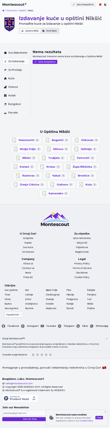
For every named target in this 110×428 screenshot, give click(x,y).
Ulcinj (7, 299)
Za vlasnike (82, 233)
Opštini (22, 10)
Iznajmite (28, 238)
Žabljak (91, 290)
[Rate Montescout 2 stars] (37, 354)
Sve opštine (11, 290)
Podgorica (72, 299)
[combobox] (14, 315)
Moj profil (82, 242)
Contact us (28, 268)
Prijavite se (82, 247)
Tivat (7, 294)
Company (28, 259)
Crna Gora (11, 10)
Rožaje (70, 303)
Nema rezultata (47, 52)
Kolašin (50, 303)
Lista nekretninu (82, 238)
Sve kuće (28, 247)
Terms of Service (82, 268)
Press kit (28, 277)
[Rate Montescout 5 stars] (50, 354)
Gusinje (50, 299)
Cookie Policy (86, 420)
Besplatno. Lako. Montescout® (23, 379)
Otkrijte (10, 285)
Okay (99, 417)
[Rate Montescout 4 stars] (46, 354)
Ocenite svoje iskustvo (14, 354)
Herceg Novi (11, 308)
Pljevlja (70, 294)
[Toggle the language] (100, 4)
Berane (29, 308)
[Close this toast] (105, 412)
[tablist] (39, 31)
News (28, 272)
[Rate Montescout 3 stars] (41, 354)
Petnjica (91, 294)
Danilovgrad (52, 294)
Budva (8, 303)
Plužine (91, 308)
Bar (27, 290)
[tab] (30, 31)
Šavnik (70, 308)
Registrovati (82, 251)
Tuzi (89, 299)
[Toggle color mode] (105, 4)
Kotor (28, 299)
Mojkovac (51, 308)
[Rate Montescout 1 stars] (33, 354)
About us (28, 263)
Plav (68, 290)
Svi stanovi (28, 251)
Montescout (14, 4)
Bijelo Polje (51, 290)
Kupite (28, 242)
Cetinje (29, 294)
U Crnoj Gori (28, 233)
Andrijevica (31, 303)
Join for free (30, 419)
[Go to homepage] (3, 11)
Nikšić (90, 303)
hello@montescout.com (19, 383)
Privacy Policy (82, 263)
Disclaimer (82, 272)
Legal (82, 259)
